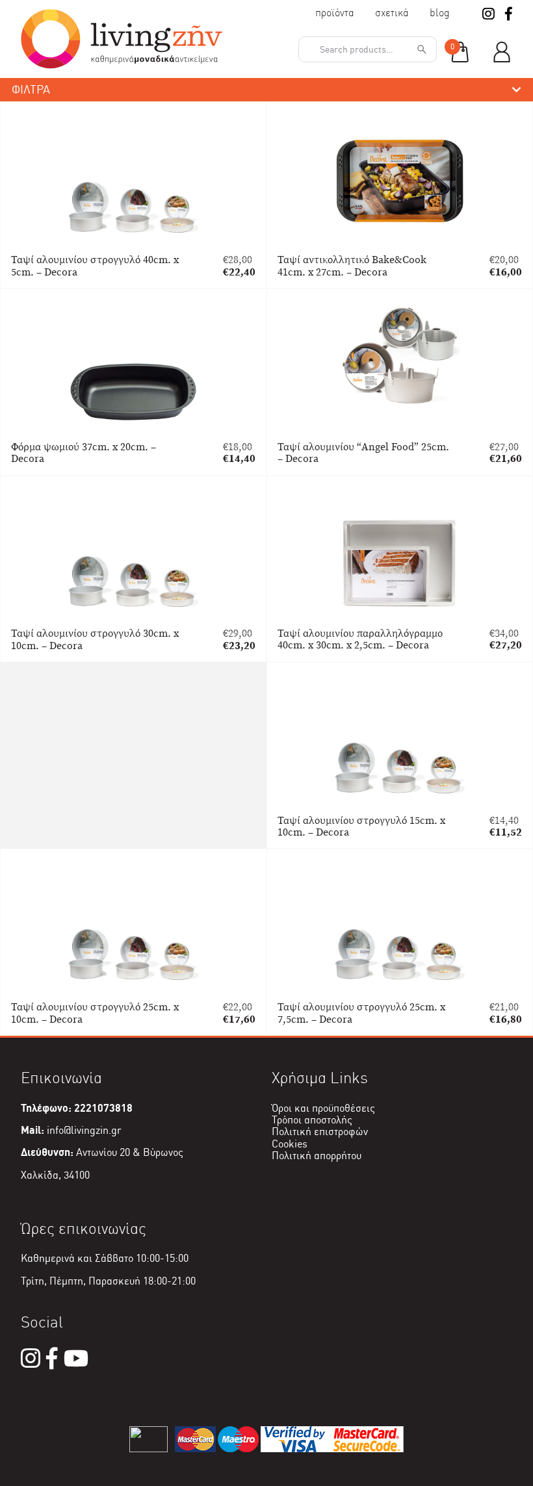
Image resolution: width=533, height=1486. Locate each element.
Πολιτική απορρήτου (316, 1155)
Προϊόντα (334, 12)
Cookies (289, 1144)
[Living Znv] (121, 65)
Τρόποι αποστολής (312, 1120)
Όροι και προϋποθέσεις (323, 1108)
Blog (440, 12)
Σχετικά (392, 12)
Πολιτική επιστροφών (320, 1131)
